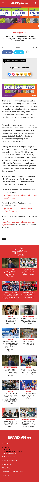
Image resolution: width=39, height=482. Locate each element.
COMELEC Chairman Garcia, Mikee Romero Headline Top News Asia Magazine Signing (29, 371)
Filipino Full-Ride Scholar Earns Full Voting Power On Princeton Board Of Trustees (11, 273)
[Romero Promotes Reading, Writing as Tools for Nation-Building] (10, 413)
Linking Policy (6, 475)
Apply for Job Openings (9, 453)
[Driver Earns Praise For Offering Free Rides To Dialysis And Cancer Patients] (28, 310)
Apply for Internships (8, 457)
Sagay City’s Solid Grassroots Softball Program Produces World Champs (28, 272)
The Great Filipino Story (10, 367)
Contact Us (5, 444)
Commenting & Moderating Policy (12, 471)
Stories (3, 238)
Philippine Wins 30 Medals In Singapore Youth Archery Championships (28, 295)
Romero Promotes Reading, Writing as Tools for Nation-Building (10, 423)
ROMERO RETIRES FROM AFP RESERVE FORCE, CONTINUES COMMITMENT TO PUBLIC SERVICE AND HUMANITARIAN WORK (10, 398)
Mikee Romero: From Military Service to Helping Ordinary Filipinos (28, 396)
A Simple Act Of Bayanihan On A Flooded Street (28, 343)
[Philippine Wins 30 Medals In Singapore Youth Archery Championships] (28, 286)
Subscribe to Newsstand (9, 460)
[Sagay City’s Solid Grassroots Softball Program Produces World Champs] (28, 263)
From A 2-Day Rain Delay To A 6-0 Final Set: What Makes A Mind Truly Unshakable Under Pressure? (10, 296)
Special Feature (10, 419)
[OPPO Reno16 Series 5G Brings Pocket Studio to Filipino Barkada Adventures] (10, 310)
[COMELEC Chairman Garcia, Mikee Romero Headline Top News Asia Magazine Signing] (28, 360)
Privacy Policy (6, 468)
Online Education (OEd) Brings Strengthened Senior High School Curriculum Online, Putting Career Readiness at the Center (10, 346)
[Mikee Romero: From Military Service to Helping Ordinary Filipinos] (28, 385)
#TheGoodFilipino (28, 316)
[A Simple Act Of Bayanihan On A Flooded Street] (28, 333)
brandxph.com (8, 48)
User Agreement (7, 464)
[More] (27, 52)
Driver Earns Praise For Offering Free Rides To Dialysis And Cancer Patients (28, 321)
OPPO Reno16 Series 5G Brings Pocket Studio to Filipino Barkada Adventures (10, 321)
